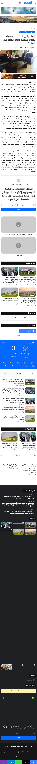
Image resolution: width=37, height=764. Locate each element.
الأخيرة (19, 373)
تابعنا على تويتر (30, 685)
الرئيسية (32, 28)
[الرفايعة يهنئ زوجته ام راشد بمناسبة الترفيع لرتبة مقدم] (9, 458)
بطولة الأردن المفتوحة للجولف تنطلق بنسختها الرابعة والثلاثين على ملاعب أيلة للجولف (13, 409)
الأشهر (31, 373)
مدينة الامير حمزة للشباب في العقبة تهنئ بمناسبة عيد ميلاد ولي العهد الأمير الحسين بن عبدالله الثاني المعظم (28, 468)
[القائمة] (2, 3)
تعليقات (6, 373)
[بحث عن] (35, 3)
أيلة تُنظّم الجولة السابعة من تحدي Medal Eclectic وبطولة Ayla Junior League (9, 300)
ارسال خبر (18, 752)
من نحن (6, 752)
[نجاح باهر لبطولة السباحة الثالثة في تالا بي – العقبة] (6, 667)
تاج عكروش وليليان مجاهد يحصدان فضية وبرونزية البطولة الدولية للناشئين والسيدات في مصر (13, 381)
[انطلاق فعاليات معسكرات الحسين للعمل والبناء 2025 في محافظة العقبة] (6, 596)
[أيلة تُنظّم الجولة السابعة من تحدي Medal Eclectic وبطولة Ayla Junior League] (9, 292)
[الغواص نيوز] (25, 2)
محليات (22, 32)
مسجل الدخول (24, 317)
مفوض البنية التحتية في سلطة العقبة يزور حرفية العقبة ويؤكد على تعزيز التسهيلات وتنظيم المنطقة (13, 400)
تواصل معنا (12, 752)
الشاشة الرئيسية (25, 28)
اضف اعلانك (25, 752)
